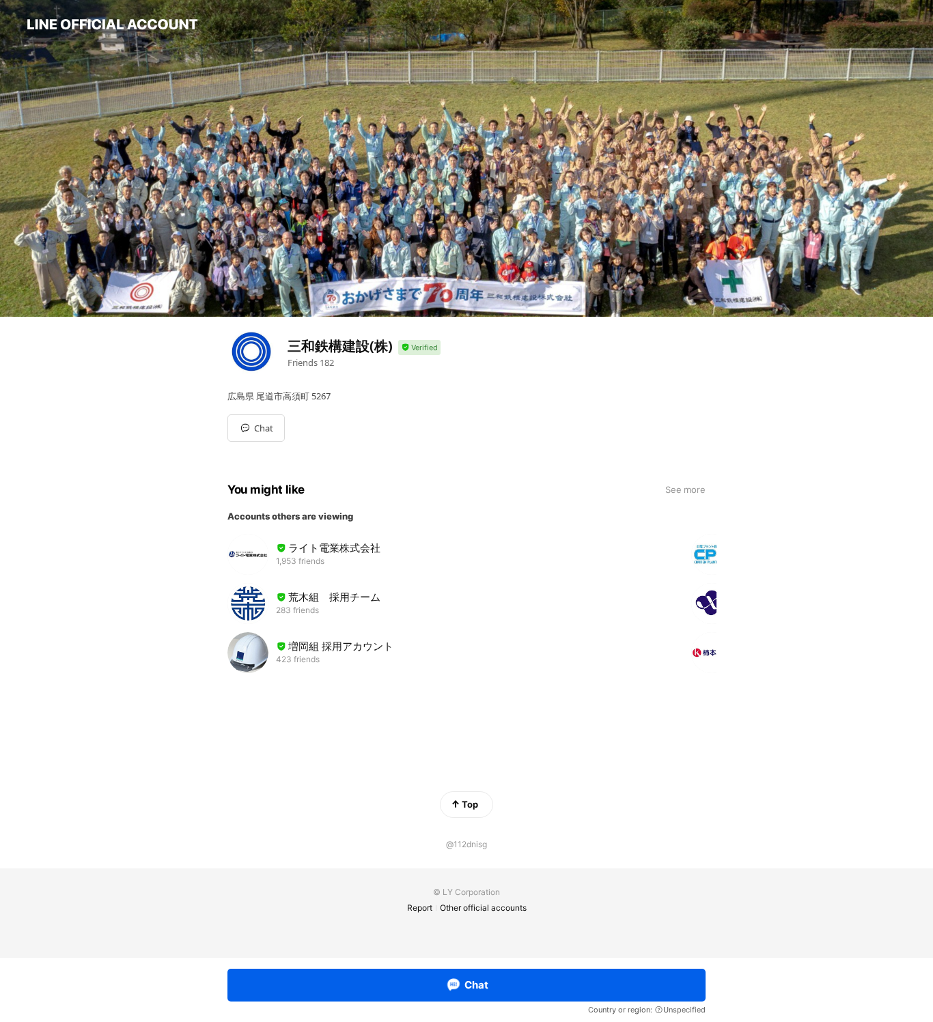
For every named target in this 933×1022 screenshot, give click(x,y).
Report (419, 908)
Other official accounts (483, 908)
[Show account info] (419, 348)
